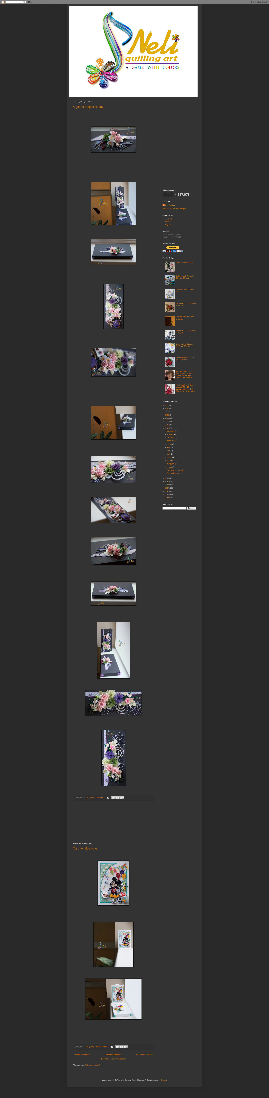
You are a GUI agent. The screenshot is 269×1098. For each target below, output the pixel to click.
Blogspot (168, 225)
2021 (167, 418)
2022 (167, 415)
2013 (167, 491)
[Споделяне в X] (117, 797)
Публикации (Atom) (92, 1065)
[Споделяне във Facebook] (120, 797)
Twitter (167, 222)
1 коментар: (100, 797)
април (169, 457)
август (169, 444)
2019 (167, 425)
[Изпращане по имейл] (112, 797)
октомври (171, 438)
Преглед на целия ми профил (174, 209)
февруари (171, 464)
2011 (167, 498)
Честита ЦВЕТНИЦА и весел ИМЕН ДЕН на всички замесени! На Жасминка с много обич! (185, 388)
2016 (167, 481)
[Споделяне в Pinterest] (123, 797)
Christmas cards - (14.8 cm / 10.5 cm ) (185, 359)
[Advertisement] (113, 821)
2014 (167, 488)
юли (169, 447)
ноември (170, 434)
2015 (167, 485)
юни (169, 451)
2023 (167, 412)
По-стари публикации (144, 1054)
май (169, 454)
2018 (167, 428)
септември (171, 441)
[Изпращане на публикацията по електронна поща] (108, 797)
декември (171, 431)
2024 (167, 408)
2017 (167, 478)
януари (170, 467)
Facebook (168, 219)
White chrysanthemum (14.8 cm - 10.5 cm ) (184, 345)
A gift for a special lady (88, 107)
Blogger (164, 1080)
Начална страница (113, 1054)
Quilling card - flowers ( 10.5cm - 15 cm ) (185, 277)
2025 (167, 405)
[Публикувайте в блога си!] (115, 797)
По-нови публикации (82, 1054)
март (169, 461)
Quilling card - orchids (184, 263)
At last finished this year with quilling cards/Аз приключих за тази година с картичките (185, 374)
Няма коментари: (102, 1047)
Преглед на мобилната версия (113, 1059)
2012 (167, 495)
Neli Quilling (170, 205)
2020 (167, 422)
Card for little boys (85, 848)
